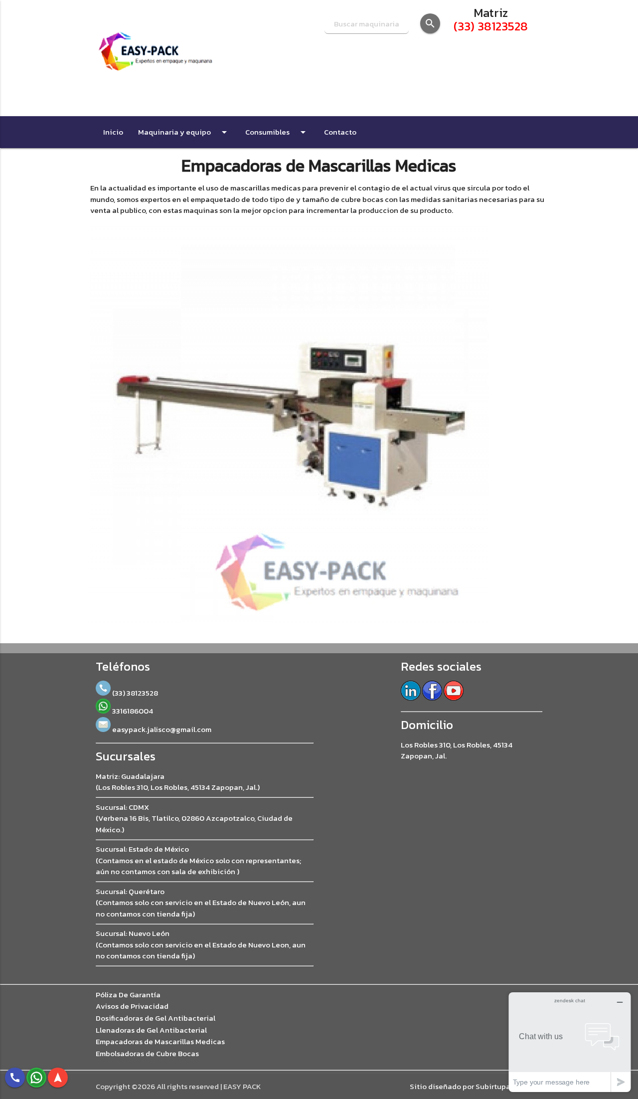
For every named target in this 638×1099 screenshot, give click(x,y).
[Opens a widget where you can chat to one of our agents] (570, 1042)
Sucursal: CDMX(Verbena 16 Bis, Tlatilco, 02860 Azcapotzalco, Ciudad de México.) (194, 818)
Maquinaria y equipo (184, 132)
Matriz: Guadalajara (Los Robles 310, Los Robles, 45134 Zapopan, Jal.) (178, 781)
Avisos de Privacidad (132, 1006)
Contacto (340, 132)
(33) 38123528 (491, 26)
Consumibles (277, 132)
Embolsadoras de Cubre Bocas (147, 1053)
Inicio (113, 132)
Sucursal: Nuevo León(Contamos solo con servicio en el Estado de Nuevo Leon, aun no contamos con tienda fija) (201, 944)
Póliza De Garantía (128, 994)
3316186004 (132, 711)
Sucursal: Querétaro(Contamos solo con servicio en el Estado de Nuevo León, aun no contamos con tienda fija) (201, 902)
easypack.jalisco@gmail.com (161, 729)
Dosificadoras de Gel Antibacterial (155, 1018)
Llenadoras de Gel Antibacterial (151, 1030)
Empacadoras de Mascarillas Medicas (160, 1041)
